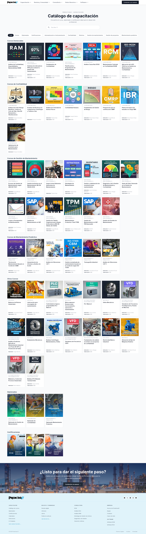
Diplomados (25, 35)
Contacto (109, 513)
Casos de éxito (111, 516)
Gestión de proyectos (112, 35)
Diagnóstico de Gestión (80, 518)
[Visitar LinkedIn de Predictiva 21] (130, 498)
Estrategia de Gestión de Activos (83, 516)
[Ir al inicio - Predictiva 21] (12, 2)
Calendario (12, 516)
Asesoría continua (79, 521)
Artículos (44, 511)
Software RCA (111, 524)
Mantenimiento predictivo (129, 35)
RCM (75, 508)
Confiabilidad (72, 35)
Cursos (17, 35)
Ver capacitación (15, 524)
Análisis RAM (77, 513)
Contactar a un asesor (130, 2)
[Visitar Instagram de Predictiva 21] (133, 498)
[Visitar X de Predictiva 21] (127, 498)
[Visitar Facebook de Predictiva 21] (124, 498)
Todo (10, 35)
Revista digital (45, 508)
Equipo (109, 511)
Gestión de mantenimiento (95, 35)
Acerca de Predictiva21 (113, 508)
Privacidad (134, 531)
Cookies (128, 531)
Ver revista (46, 519)
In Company (12, 521)
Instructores (12, 518)
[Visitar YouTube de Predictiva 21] (136, 498)
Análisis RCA (77, 511)
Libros (43, 513)
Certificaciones (36, 35)
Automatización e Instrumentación (55, 35)
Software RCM (111, 522)
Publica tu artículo (46, 516)
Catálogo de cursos (14, 508)
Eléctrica (81, 35)
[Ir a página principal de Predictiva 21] (16, 498)
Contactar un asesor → (73, 484)
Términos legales (120, 531)
